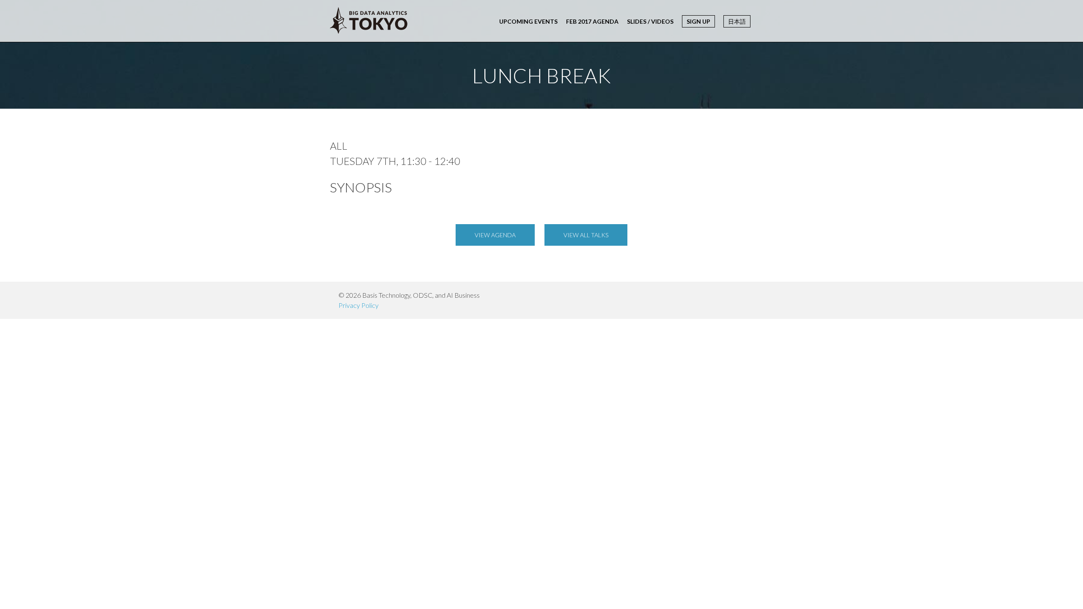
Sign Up (698, 21)
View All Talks (585, 235)
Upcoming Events (528, 21)
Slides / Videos (650, 21)
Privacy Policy (358, 305)
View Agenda (495, 235)
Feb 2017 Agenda (592, 21)
